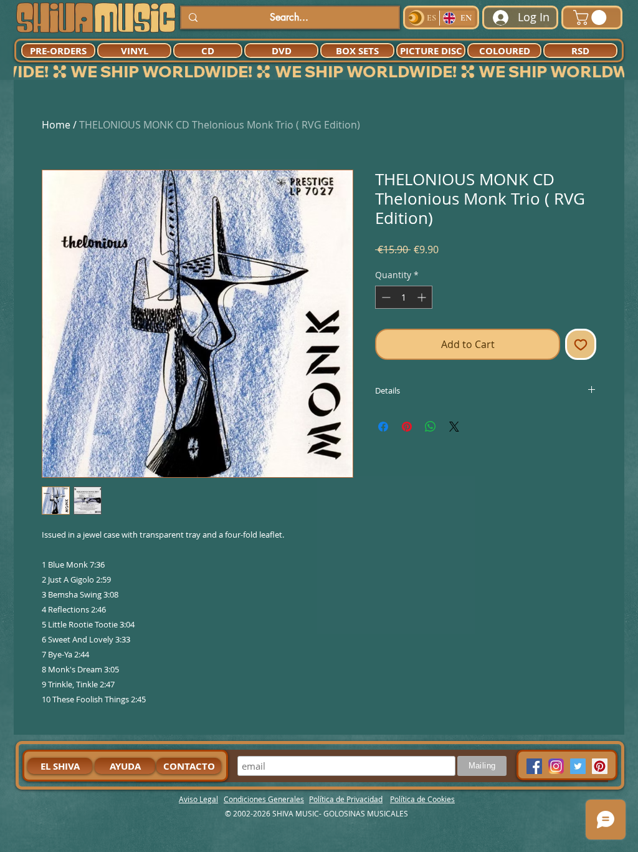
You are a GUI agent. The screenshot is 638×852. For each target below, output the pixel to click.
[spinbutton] (404, 297)
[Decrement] (385, 297)
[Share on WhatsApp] (430, 426)
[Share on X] (454, 426)
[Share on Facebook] (383, 426)
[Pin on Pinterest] (406, 426)
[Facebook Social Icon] (534, 766)
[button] (591, 17)
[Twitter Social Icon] (578, 766)
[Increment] (423, 297)
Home (56, 125)
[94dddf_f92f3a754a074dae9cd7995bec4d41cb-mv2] (556, 766)
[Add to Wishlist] (580, 344)
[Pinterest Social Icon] (599, 766)
